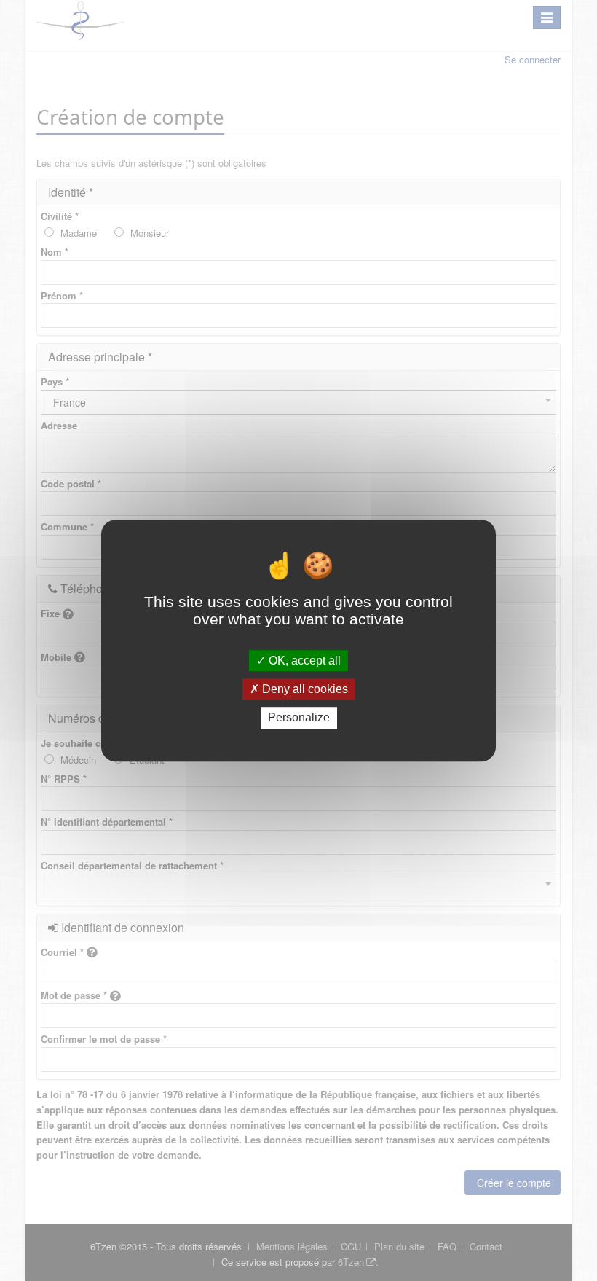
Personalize (299, 718)
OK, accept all (303, 660)
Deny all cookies (303, 689)
